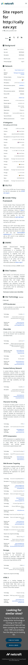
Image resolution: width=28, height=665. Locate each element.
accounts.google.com (19, 500)
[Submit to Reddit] (10, 37)
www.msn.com (21, 353)
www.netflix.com (20, 350)
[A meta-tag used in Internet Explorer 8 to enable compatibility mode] (23, 478)
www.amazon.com (20, 432)
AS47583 (21, 85)
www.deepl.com (20, 395)
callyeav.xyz (21, 97)
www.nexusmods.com (19, 364)
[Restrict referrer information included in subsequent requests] (23, 536)
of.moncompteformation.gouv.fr (17, 546)
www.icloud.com (20, 521)
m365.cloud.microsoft (19, 545)
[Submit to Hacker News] (9, 40)
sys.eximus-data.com (19, 486)
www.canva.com (20, 322)
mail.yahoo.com (20, 510)
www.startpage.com (19, 543)
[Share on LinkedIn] (21, 37)
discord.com (21, 499)
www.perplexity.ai (20, 361)
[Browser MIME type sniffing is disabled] (23, 503)
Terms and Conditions (13, 660)
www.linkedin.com (20, 599)
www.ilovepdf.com (20, 323)
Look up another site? (11, 30)
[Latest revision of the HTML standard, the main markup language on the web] (23, 565)
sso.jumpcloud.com (20, 398)
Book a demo (13, 645)
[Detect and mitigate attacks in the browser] (23, 491)
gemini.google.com (20, 485)
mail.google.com (20, 488)
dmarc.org (18, 262)
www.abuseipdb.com (19, 524)
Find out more (14, 640)
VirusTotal (21, 82)
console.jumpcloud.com (18, 396)
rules (21, 210)
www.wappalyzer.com (19, 325)
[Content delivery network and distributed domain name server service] (23, 314)
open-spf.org (18, 217)
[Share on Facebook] (17, 37)
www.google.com (20, 429)
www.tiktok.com (20, 351)
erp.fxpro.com (21, 602)
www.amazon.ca (20, 456)
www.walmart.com (20, 522)
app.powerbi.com (20, 498)
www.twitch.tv (21, 430)
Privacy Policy (21, 659)
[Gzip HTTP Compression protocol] (23, 451)
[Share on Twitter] (14, 37)
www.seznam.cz (20, 459)
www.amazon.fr (20, 458)
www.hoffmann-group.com (18, 601)
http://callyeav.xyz (19, 70)
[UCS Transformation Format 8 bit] (23, 424)
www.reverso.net (20, 363)
